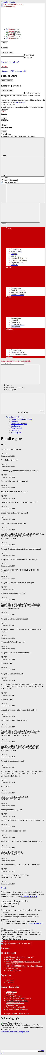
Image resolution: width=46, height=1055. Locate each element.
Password (28, 58)
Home (8, 385)
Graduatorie (15, 426)
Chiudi (4, 118)
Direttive (14, 421)
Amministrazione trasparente (17, 1009)
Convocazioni (16, 428)
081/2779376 (14, 959)
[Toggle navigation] (20, 213)
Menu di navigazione (31, 412)
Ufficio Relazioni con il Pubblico (18, 998)
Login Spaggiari (19, 102)
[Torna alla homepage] (23, 182)
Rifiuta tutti (21, 901)
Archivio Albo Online (14, 387)
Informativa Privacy (13, 996)
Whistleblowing (12, 1005)
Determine (15, 430)
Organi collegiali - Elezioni (21, 419)
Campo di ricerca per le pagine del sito (16, 361)
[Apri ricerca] (25, 193)
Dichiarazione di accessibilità (17, 1000)
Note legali (10, 994)
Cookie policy (11, 992)
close (4, 224)
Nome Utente (29, 55)
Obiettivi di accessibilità (15, 1003)
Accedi (4, 43)
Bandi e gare (16, 432)
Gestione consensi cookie (16, 1007)
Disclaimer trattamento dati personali (15, 1032)
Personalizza (6, 901)
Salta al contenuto (8, 2)
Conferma (13, 180)
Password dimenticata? (10, 62)
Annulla (4, 180)
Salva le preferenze (20, 939)
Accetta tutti (10, 903)
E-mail (26, 93)
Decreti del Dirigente (19, 424)
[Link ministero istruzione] (12, 4)
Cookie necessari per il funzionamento (16, 930)
